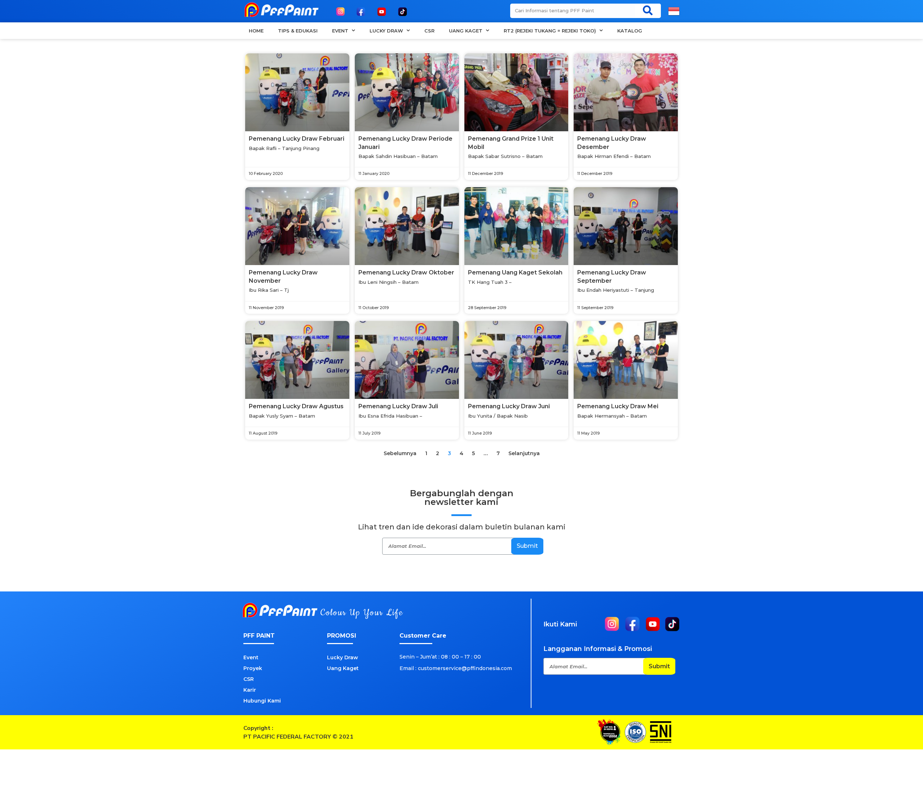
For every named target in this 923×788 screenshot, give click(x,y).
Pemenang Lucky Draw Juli (398, 406)
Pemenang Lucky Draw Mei (617, 406)
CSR (429, 31)
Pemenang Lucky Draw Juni (509, 406)
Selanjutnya (524, 453)
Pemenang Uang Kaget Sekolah (515, 272)
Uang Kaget (465, 31)
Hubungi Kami (262, 700)
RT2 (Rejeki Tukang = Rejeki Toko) (550, 31)
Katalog (629, 31)
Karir (249, 690)
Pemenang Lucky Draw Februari (296, 138)
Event (340, 31)
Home (256, 31)
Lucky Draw (386, 31)
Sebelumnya (400, 453)
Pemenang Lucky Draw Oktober (406, 272)
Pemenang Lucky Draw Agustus (296, 406)
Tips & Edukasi (298, 31)
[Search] (648, 10)
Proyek (252, 668)
